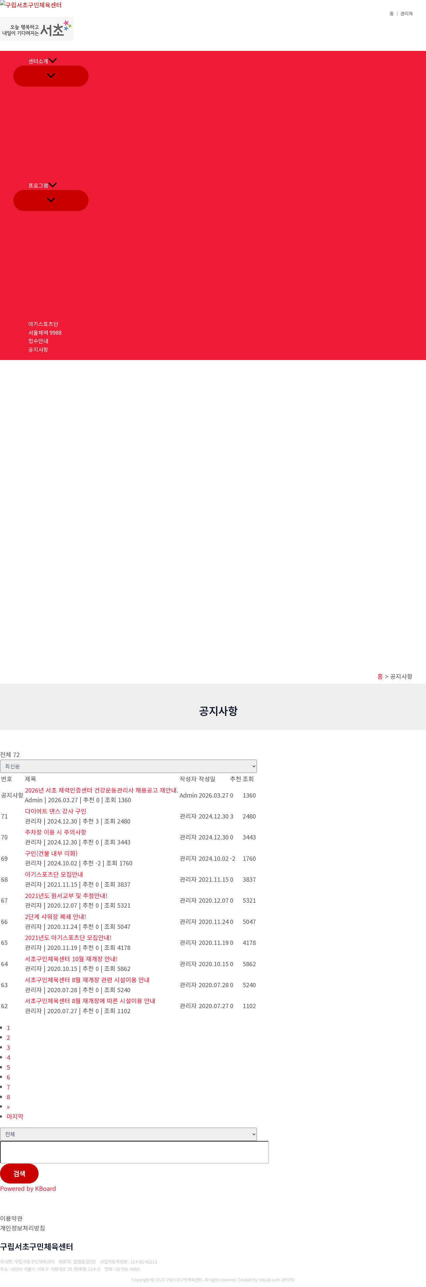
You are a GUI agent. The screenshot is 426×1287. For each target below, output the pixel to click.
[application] (52, 61)
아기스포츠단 (43, 324)
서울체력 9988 (45, 332)
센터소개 (38, 61)
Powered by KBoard (28, 1188)
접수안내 (38, 341)
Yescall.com (269, 1279)
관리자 (287, 1279)
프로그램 (38, 185)
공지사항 (38, 349)
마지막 (15, 1116)
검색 (19, 1173)
